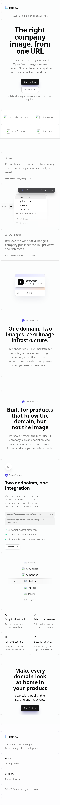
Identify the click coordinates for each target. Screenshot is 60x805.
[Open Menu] (54, 7)
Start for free (30, 82)
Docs (16, 763)
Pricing (8, 763)
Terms (8, 779)
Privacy (16, 779)
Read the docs (12, 547)
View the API (30, 89)
